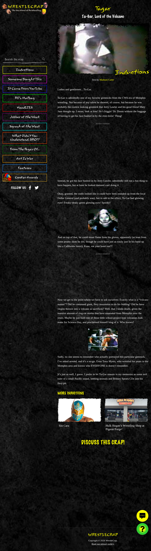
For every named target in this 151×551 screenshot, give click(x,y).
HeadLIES (25, 107)
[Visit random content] (142, 529)
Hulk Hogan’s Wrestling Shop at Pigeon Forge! (125, 427)
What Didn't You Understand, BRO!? (25, 138)
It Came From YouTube (25, 88)
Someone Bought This (25, 79)
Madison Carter (107, 80)
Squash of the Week (25, 126)
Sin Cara (64, 425)
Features (24, 168)
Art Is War (24, 158)
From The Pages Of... (25, 149)
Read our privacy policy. (103, 544)
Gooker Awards (26, 177)
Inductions (25, 70)
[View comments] (142, 516)
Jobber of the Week (25, 117)
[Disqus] (103, 484)
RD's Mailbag (25, 98)
